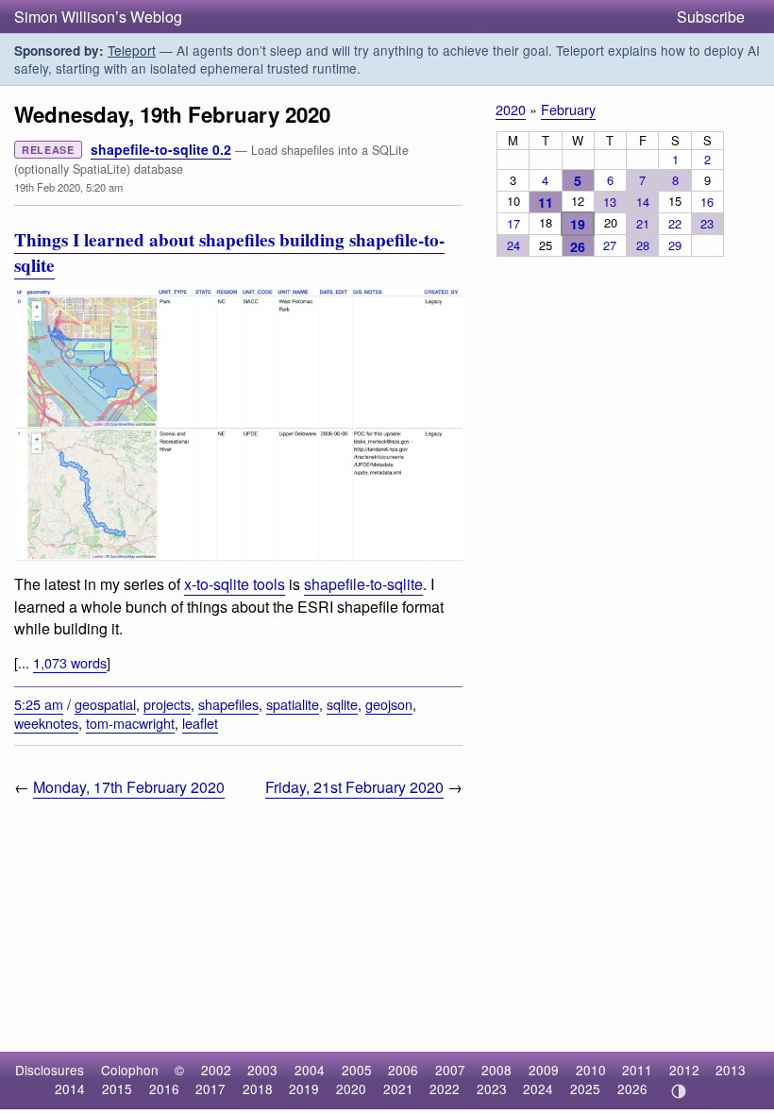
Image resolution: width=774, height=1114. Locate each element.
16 (707, 202)
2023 (492, 1088)
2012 (684, 1069)
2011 (637, 1069)
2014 (70, 1088)
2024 (538, 1088)
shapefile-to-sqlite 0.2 (161, 149)
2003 (262, 1069)
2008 (496, 1069)
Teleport (132, 50)
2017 (210, 1088)
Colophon (130, 1069)
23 (707, 223)
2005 (357, 1069)
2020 (511, 109)
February (568, 109)
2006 (403, 1069)
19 (577, 223)
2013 (730, 1069)
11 (545, 202)
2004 (309, 1069)
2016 (164, 1088)
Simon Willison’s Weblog (98, 16)
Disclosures (49, 1069)
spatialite (292, 704)
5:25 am (38, 704)
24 (513, 245)
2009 (544, 1069)
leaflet (200, 723)
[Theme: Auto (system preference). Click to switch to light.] (678, 1091)
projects (167, 704)
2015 (117, 1088)
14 (642, 202)
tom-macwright (130, 723)
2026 (632, 1088)
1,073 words (70, 662)
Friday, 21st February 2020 (354, 787)
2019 (304, 1088)
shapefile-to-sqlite (363, 584)
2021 (398, 1088)
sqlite (342, 704)
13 (609, 202)
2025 (585, 1088)
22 (674, 223)
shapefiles (228, 704)
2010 (591, 1069)
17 (513, 223)
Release (48, 150)
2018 (258, 1088)
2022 (444, 1088)
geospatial (105, 704)
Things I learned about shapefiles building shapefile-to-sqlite (229, 252)
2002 (216, 1069)
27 (609, 245)
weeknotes (46, 723)
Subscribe (711, 16)
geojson (388, 704)
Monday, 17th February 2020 (129, 787)
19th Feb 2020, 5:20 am (68, 186)
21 (642, 223)
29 (674, 245)
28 (642, 245)
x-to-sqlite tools (234, 584)
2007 (450, 1069)
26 (577, 246)
